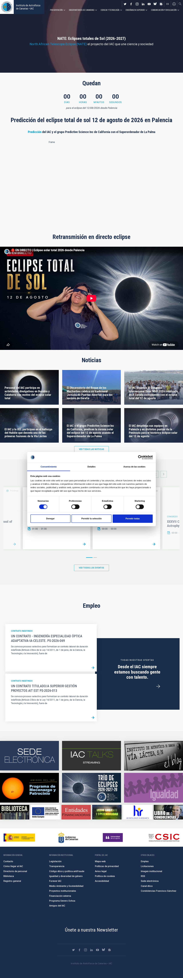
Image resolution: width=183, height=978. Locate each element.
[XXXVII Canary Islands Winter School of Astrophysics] (14, 544)
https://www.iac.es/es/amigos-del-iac (29, 787)
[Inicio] (7, 7)
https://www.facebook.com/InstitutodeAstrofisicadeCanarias (131, 4)
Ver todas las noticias (91, 449)
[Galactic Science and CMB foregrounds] (154, 544)
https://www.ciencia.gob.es (19, 837)
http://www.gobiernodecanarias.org (68, 837)
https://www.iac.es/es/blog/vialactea (161, 4)
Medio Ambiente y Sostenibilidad (66, 886)
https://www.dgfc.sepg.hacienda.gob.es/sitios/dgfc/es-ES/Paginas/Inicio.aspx (45, 812)
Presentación (56, 10)
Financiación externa (60, 896)
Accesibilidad (102, 881)
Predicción (34, 132)
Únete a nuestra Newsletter (91, 930)
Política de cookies (105, 876)
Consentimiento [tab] (49, 467)
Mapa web (100, 861)
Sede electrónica (150, 881)
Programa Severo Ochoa (62, 900)
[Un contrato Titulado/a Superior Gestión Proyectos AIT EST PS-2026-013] (93, 717)
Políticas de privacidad (107, 866)
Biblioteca (8, 876)
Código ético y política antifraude (66, 871)
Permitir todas (133, 518)
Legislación (55, 861)
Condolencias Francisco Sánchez (158, 891)
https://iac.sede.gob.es (29, 756)
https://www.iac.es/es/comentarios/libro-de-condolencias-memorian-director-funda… (168, 812)
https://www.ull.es (113, 837)
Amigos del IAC (57, 905)
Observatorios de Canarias (81, 10)
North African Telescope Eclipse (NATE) (58, 44)
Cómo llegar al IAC (13, 866)
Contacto (8, 861)
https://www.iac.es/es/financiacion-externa (76, 812)
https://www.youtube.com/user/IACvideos (149, 4)
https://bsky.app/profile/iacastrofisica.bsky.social (155, 4)
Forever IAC (55, 881)
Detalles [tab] (91, 467)
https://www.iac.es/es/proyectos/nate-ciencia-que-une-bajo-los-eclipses (91, 787)
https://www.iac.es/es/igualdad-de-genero (153, 787)
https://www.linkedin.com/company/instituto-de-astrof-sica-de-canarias (143, 4)
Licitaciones (147, 866)
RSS (143, 876)
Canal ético (147, 886)
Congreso (172, 516)
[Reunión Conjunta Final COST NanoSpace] (84, 544)
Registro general (12, 881)
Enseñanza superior (135, 10)
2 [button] (95, 557)
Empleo (145, 861)
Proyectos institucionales (62, 891)
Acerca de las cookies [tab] (134, 467)
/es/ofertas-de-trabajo (158, 686)
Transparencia (56, 866)
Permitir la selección (91, 518)
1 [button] (89, 557)
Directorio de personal (15, 871)
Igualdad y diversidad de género (66, 876)
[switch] (75, 506)
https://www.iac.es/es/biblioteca (14, 812)
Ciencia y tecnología (110, 10)
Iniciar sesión (174, 4)
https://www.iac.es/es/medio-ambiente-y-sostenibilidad (107, 812)
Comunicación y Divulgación (164, 10)
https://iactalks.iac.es (91, 756)
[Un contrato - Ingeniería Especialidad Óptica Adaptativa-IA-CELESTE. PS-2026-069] (93, 668)
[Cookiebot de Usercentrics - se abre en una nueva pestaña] (140, 457)
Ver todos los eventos (91, 568)
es (167, 4)
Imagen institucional (151, 871)
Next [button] (163, 474)
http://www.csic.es (164, 838)
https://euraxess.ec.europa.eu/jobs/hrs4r (137, 812)
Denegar (50, 518)
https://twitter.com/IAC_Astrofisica (125, 4)
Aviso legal (101, 871)
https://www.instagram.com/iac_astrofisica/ (137, 4)
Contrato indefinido (22, 631)
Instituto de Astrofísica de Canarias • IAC (28, 7)
